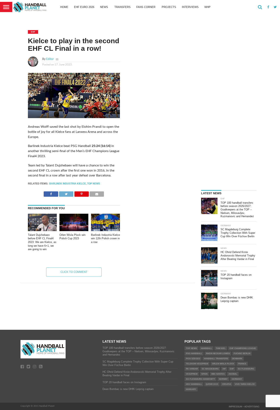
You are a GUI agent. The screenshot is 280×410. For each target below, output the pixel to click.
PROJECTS (169, 7)
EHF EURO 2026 (84, 7)
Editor (50, 59)
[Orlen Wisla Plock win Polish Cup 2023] (73, 230)
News (104, 7)
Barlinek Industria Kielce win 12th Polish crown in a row (105, 238)
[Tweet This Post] (66, 193)
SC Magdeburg (210, 369)
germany (237, 379)
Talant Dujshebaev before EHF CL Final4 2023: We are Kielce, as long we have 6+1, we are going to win (42, 242)
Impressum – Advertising (244, 406)
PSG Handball (194, 353)
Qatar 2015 (212, 384)
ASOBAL (233, 374)
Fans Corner (145, 7)
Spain (204, 374)
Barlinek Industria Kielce (67, 183)
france (242, 364)
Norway (223, 379)
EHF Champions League (243, 348)
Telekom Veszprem (197, 364)
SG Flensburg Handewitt (200, 379)
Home (64, 7)
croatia (226, 384)
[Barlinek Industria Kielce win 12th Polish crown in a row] (105, 230)
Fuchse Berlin (242, 353)
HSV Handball (194, 384)
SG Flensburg (246, 369)
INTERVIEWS (190, 7)
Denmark (237, 358)
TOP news (93, 183)
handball (206, 348)
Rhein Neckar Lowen (218, 353)
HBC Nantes (218, 374)
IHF (224, 369)
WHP (207, 7)
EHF (232, 369)
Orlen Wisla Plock (223, 364)
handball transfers (216, 358)
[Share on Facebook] (51, 193)
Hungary (191, 389)
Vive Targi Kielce (245, 384)
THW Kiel (221, 348)
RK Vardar (192, 369)
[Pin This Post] (81, 193)
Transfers (122, 7)
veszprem (191, 374)
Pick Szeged (193, 358)
